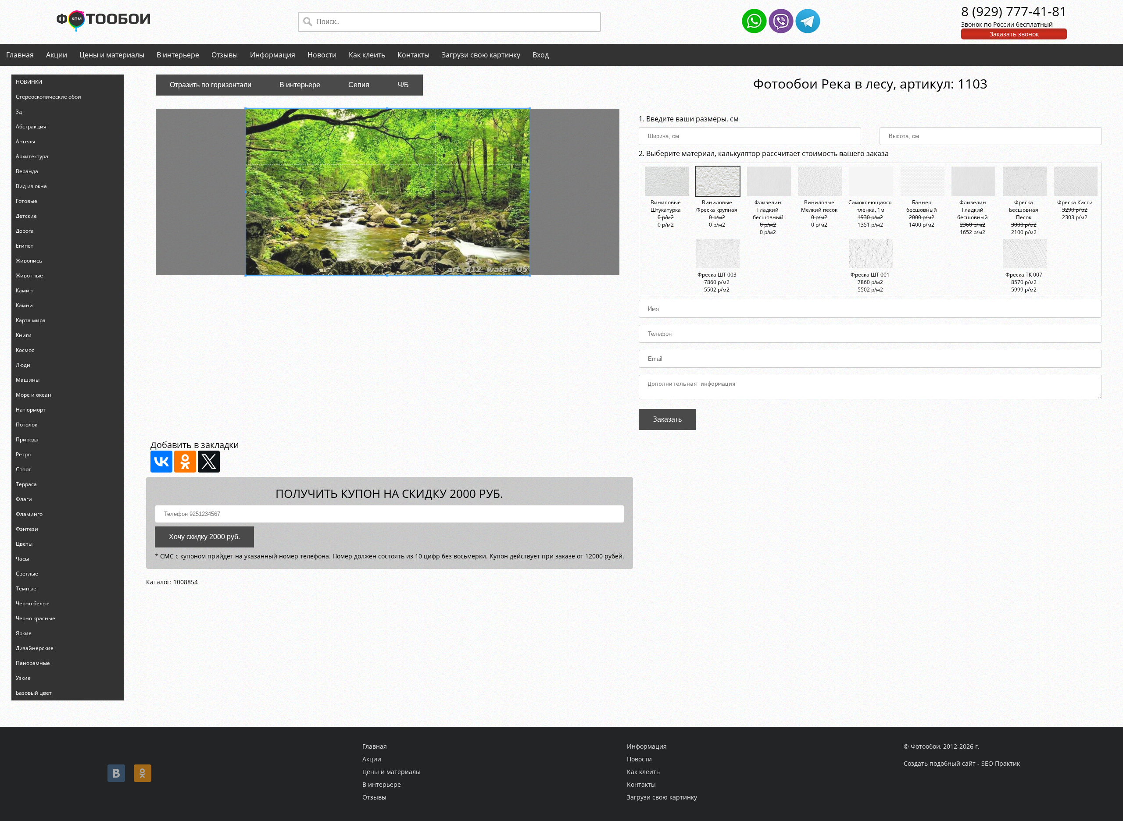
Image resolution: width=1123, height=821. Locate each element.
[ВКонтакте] (161, 462)
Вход (541, 55)
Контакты (413, 55)
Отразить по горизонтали (210, 85)
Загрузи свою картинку (481, 55)
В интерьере (178, 55)
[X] (209, 462)
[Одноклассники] (185, 462)
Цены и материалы (111, 55)
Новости (322, 55)
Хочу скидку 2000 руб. (204, 536)
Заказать (667, 419)
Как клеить (367, 55)
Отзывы (224, 55)
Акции (56, 55)
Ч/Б (403, 85)
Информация (272, 55)
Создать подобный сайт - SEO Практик (962, 763)
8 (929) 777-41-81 (1014, 11)
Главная (20, 55)
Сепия (358, 85)
